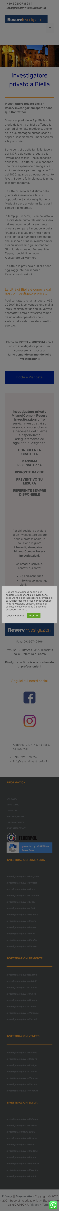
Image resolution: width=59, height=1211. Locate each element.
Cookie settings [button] (15, 615)
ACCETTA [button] (34, 615)
